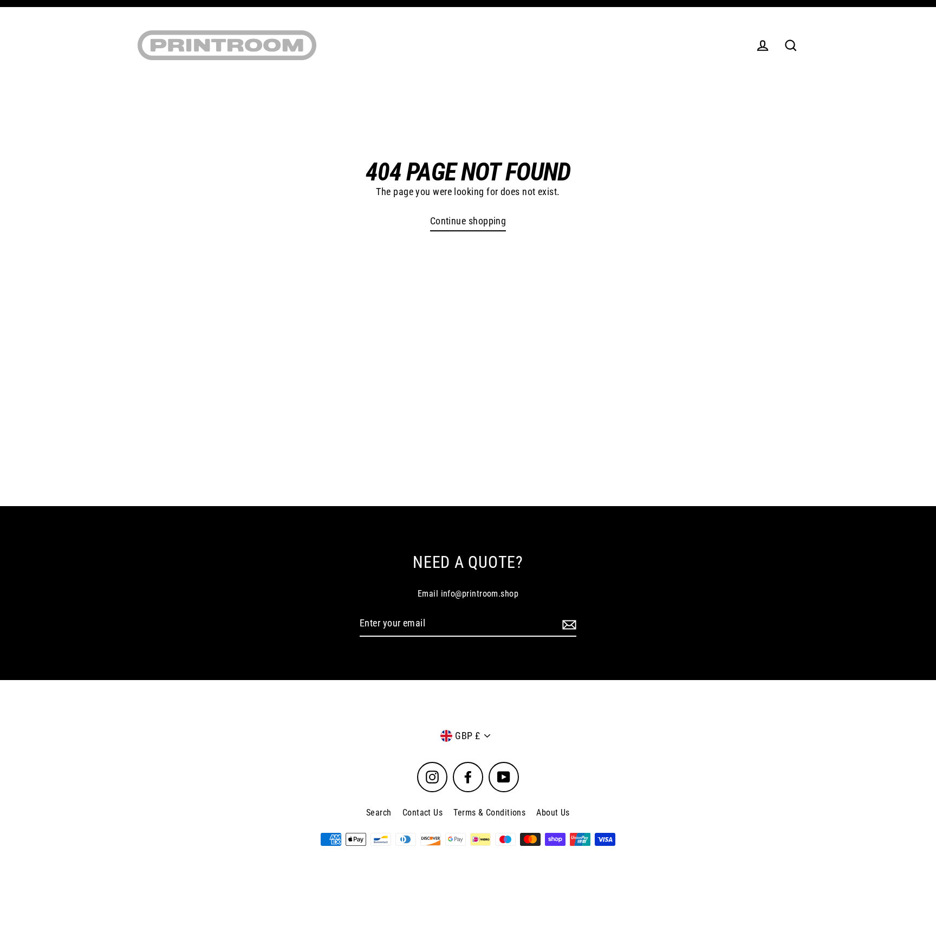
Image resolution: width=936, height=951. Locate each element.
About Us (553, 812)
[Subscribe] (567, 624)
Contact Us (422, 812)
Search (379, 812)
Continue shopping (468, 221)
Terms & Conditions (489, 812)
